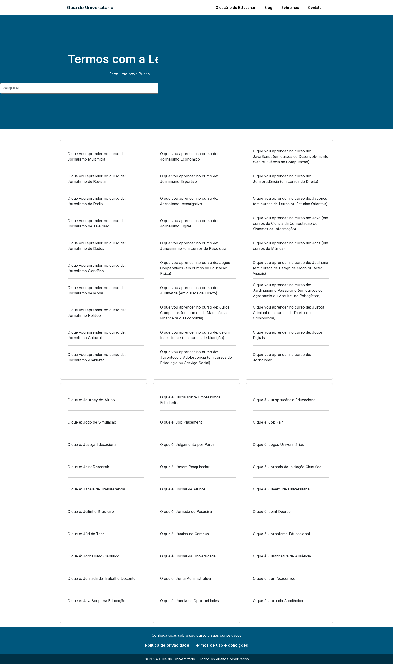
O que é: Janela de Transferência (96, 489)
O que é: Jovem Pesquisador (185, 467)
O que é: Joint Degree (272, 511)
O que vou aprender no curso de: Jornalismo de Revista (97, 179)
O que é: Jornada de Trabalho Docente (101, 578)
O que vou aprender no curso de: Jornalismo (282, 357)
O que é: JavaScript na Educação (96, 600)
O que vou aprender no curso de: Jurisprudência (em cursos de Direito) (285, 179)
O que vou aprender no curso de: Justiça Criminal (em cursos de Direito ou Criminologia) (288, 312)
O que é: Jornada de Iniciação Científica (287, 467)
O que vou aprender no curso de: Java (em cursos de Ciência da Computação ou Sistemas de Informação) (290, 223)
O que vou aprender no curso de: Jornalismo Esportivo (189, 179)
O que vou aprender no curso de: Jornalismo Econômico (189, 156)
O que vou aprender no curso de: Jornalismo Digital (189, 223)
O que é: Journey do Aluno (91, 400)
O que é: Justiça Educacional (92, 444)
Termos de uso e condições (221, 645)
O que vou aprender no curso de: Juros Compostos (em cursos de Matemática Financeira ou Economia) (194, 312)
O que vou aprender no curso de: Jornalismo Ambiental (97, 357)
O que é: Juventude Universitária (281, 489)
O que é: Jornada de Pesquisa (186, 511)
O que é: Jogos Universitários (278, 444)
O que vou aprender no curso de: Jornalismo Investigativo (189, 201)
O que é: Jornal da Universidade (188, 556)
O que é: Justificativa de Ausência (282, 556)
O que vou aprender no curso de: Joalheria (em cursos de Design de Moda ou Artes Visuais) (290, 268)
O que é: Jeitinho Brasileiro (91, 511)
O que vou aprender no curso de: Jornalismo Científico (97, 268)
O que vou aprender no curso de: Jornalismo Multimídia (97, 156)
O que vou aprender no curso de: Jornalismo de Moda (97, 290)
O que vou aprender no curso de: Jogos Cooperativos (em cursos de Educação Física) (195, 268)
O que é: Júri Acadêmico (274, 578)
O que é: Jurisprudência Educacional (284, 400)
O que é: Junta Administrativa (185, 578)
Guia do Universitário (90, 7)
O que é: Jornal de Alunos (183, 489)
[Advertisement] (275, 72)
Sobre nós (290, 7)
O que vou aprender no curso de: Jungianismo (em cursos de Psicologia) (194, 246)
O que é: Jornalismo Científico (93, 556)
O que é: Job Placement (181, 422)
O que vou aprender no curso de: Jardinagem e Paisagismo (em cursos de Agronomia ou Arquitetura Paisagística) (287, 290)
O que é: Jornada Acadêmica (278, 600)
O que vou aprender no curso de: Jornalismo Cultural (97, 335)
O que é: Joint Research (88, 467)
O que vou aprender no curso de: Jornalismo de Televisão (97, 223)
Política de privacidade (167, 645)
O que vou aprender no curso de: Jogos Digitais (288, 335)
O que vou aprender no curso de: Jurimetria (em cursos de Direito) (189, 290)
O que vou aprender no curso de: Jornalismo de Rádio (97, 201)
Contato (315, 7)
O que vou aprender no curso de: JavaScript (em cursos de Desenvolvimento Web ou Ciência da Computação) (290, 156)
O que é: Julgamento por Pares (187, 444)
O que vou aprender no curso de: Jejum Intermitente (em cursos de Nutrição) (195, 335)
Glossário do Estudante (235, 7)
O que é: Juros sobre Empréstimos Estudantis (190, 400)
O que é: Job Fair (268, 422)
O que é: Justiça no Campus (184, 533)
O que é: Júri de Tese (86, 533)
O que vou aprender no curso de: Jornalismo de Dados (97, 246)
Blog (268, 7)
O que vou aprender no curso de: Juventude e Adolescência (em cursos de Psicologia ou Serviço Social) (196, 357)
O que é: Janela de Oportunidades (189, 600)
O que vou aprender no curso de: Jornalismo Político (97, 313)
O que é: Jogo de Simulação (92, 422)
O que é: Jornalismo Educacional (281, 533)
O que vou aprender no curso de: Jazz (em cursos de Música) (290, 246)
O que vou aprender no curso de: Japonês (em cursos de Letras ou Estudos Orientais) (290, 201)
